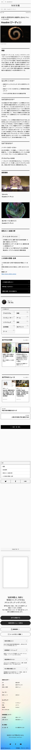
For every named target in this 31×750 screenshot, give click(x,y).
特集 (3, 705)
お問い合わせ (5, 719)
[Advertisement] (15, 444)
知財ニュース (5, 694)
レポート (17, 705)
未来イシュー (18, 687)
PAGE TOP (14, 549)
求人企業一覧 (5, 727)
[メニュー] (2, 1)
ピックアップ (5, 700)
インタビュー (18, 702)
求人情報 (4, 724)
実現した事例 (5, 687)
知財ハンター (18, 717)
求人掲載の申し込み (19, 727)
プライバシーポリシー (25, 748)
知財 (5, 9)
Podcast (17, 707)
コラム (3, 702)
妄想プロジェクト (19, 684)
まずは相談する (15, 617)
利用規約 (18, 748)
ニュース (4, 692)
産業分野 (17, 682)
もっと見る (25, 340)
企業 (3, 684)
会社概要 (4, 717)
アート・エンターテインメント (10, 236)
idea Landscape (5, 709)
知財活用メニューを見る (15, 623)
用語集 (3, 707)
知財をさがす (5, 679)
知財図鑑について (6, 714)
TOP (2, 9)
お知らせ (17, 694)
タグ (3, 682)
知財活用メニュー (19, 719)
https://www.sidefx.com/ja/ (9, 274)
